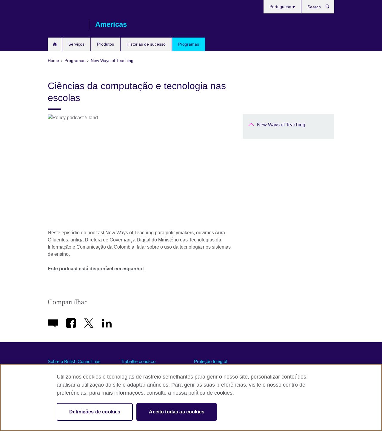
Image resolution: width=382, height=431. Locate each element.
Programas (188, 44)
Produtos (105, 44)
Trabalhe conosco (138, 361)
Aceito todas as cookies (176, 411)
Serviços (76, 44)
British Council (65, 24)
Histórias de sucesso (146, 44)
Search (330, 8)
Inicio (55, 44)
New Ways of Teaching (281, 124)
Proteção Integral (210, 361)
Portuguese (280, 6)
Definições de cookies (94, 411)
